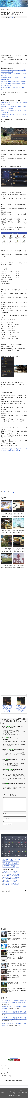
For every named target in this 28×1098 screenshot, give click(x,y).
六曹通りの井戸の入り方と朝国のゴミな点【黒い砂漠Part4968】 (6, 532)
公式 (17, 867)
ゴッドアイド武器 (14, 877)
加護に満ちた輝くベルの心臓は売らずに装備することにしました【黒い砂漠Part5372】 (16, 990)
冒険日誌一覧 (17, 875)
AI (7, 1092)
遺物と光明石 (6, 877)
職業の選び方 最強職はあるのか (11, 861)
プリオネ (13, 872)
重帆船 (14, 881)
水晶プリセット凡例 (8, 875)
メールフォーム (14, 1058)
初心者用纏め (12, 1092)
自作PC (3, 1092)
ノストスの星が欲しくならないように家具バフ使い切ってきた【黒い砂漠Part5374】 (16, 965)
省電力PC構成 (6, 862)
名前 (4, 813)
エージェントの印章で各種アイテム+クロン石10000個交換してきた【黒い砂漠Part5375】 (17, 952)
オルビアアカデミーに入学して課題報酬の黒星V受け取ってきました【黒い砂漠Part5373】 (16, 971)
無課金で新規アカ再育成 (9, 865)
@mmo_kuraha (13, 492)
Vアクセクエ (6, 878)
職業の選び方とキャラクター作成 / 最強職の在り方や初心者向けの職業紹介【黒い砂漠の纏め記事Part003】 (16, 946)
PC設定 (13, 862)
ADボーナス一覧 (7, 883)
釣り (15, 1093)
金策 (26, 1092)
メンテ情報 (13, 1090)
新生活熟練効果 (7, 872)
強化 (23, 1092)
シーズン (18, 1092)
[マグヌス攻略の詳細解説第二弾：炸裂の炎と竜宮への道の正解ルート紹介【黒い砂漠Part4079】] (6, 506)
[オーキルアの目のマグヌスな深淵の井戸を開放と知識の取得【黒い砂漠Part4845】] (18, 541)
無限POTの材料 (7, 880)
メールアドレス (7, 818)
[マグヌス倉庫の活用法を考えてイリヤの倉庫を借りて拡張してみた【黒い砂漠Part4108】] (6, 541)
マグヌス (4, 492)
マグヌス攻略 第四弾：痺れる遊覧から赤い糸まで (13, 81)
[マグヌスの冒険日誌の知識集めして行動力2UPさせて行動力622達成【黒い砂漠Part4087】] (18, 506)
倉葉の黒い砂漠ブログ (8, 2)
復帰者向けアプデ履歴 (12, 871)
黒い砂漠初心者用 (7, 859)
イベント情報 (7, 1090)
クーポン (25, 1090)
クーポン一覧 (16, 859)
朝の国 (9, 874)
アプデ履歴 (19, 1090)
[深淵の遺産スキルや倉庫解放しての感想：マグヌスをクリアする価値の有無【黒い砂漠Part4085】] (18, 523)
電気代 (17, 862)
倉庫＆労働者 (14, 880)
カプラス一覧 (15, 883)
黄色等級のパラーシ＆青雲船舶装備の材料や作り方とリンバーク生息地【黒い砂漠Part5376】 (16, 933)
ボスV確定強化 (14, 878)
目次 (4, 871)
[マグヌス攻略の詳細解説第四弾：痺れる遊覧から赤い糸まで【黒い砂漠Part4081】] (18, 558)
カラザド (17, 874)
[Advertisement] (14, 37)
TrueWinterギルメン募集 (9, 867)
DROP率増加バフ (7, 881)
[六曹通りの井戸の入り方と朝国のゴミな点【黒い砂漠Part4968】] (6, 523)
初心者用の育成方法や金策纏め (11, 864)
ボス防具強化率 (15, 884)
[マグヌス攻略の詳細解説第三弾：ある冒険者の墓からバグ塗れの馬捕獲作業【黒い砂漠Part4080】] (6, 558)
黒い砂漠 (11, 17)
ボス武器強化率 (7, 884)
